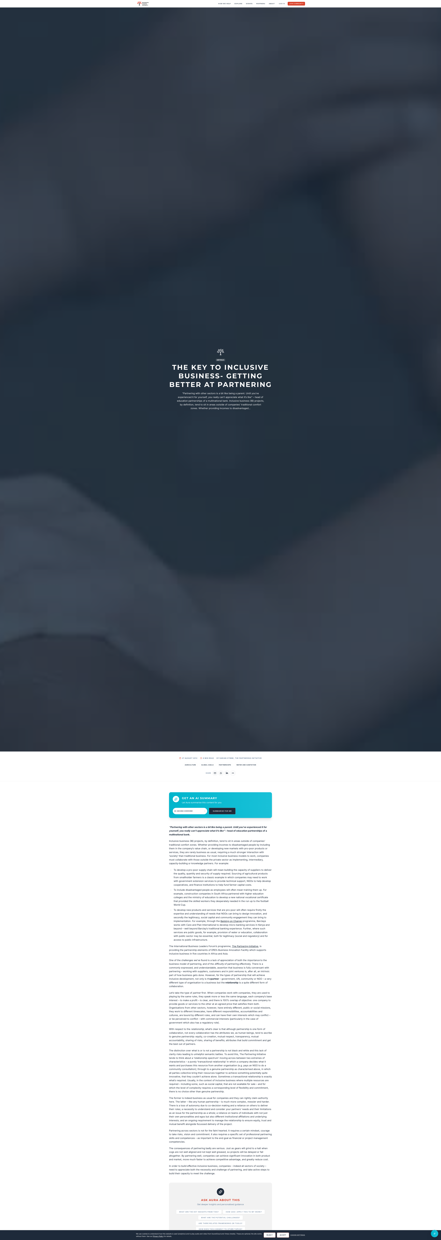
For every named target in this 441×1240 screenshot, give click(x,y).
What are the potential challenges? (220, 1218)
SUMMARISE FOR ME (222, 811)
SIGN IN (282, 3)
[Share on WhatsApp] (220, 773)
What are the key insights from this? (199, 1212)
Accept (283, 1235)
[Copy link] (232, 773)
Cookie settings (297, 1235)
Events (249, 3)
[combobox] (190, 811)
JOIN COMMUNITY (296, 3)
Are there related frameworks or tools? (220, 1223)
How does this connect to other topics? (220, 1229)
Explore (238, 3)
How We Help (224, 3)
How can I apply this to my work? (244, 1212)
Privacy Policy (158, 1236)
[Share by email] (215, 773)
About (272, 3)
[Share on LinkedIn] (226, 773)
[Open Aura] (434, 1233)
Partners (260, 3)
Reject (270, 1235)
